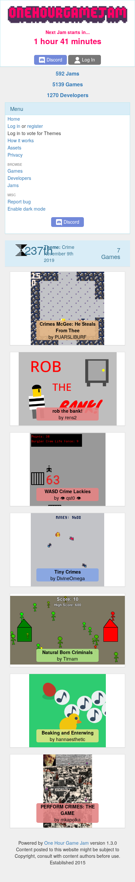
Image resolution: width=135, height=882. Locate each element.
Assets (14, 147)
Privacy (15, 154)
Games (15, 170)
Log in (14, 126)
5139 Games (67, 84)
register (35, 126)
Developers (19, 178)
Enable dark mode (27, 208)
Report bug (19, 201)
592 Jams (67, 73)
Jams (13, 185)
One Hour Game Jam (66, 842)
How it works (21, 140)
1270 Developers (67, 95)
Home (14, 118)
